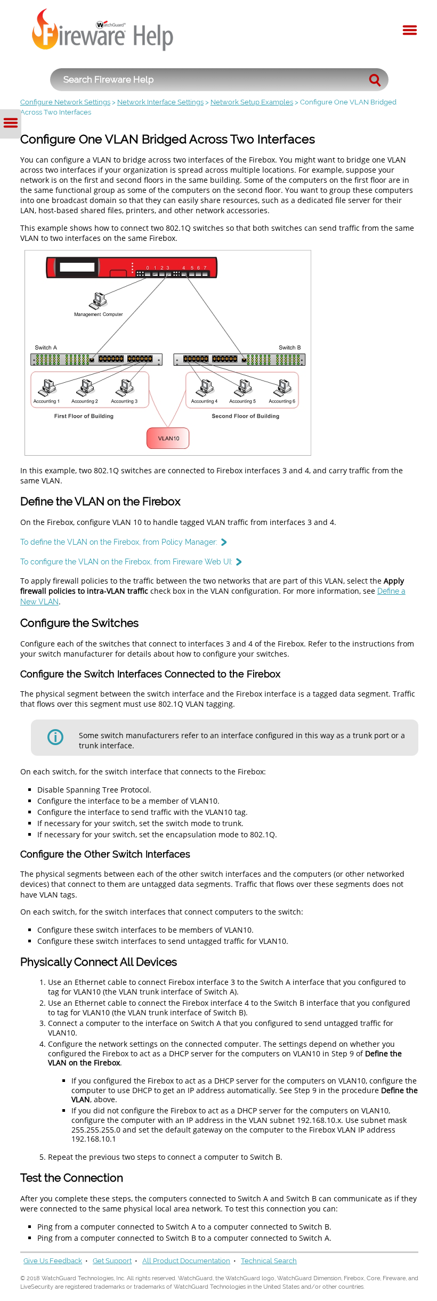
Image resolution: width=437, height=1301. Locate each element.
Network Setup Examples (252, 102)
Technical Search (269, 1261)
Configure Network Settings (65, 102)
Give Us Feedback (52, 1261)
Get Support (112, 1261)
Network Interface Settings (160, 102)
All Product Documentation (186, 1261)
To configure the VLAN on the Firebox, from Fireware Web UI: (126, 561)
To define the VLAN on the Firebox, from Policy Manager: (118, 542)
